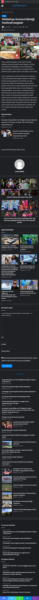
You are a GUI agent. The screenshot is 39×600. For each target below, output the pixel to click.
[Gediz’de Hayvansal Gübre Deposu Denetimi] (7, 444)
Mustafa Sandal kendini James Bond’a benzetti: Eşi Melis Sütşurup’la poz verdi (23, 133)
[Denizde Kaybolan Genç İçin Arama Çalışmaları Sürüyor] (7, 479)
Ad (2, 337)
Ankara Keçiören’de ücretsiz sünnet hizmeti (28, 292)
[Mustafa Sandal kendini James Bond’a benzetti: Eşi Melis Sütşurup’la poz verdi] (6, 133)
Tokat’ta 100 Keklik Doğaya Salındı (24, 509)
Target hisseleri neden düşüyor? (12, 457)
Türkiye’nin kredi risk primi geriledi (13, 417)
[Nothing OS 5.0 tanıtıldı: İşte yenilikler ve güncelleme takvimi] (7, 471)
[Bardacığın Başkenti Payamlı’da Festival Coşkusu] (29, 239)
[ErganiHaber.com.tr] (19, 6)
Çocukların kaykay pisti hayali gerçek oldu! (16, 396)
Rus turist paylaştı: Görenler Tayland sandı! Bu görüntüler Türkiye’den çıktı (17, 451)
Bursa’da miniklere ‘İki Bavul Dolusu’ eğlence (27, 267)
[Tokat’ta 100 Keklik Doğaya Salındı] (7, 512)
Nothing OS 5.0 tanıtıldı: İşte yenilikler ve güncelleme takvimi (23, 470)
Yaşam (11, 12)
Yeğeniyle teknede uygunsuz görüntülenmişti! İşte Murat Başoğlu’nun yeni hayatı (9, 294)
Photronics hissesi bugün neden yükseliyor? (16, 387)
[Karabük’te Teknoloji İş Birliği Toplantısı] (7, 503)
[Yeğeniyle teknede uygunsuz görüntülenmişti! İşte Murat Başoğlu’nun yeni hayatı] (10, 285)
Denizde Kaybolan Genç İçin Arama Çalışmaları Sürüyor (25, 478)
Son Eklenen (20, 374)
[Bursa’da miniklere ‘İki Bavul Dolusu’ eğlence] (29, 259)
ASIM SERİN (7, 27)
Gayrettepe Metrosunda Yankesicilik (14, 430)
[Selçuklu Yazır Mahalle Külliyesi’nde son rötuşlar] (10, 239)
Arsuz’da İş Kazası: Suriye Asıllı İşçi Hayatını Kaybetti (24, 494)
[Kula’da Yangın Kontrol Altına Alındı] (7, 487)
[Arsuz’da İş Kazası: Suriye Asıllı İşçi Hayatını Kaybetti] (7, 495)
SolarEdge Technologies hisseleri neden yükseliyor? (19, 1)
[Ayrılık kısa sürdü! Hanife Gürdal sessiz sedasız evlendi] (7, 424)
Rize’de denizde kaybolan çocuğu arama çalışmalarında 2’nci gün (15, 402)
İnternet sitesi (5, 351)
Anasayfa (6, 12)
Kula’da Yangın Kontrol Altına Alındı (25, 485)
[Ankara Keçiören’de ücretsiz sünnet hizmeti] (29, 285)
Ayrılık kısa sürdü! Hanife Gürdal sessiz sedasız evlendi (23, 423)
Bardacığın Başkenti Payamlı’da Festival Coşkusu (27, 247)
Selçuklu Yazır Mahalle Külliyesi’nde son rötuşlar (9, 247)
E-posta (4, 344)
